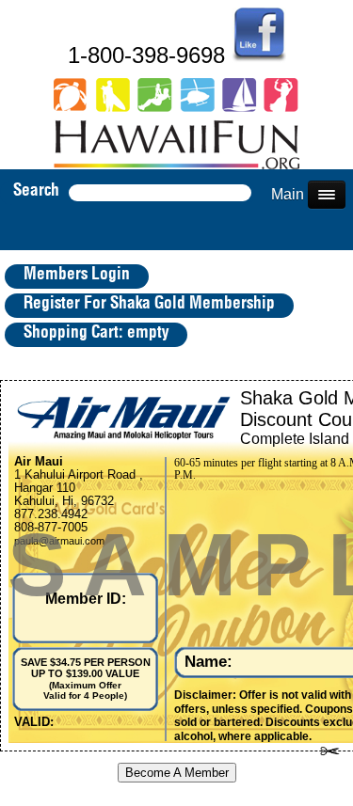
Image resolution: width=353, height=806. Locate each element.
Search (36, 190)
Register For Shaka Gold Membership (149, 303)
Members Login (77, 274)
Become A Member (177, 773)
